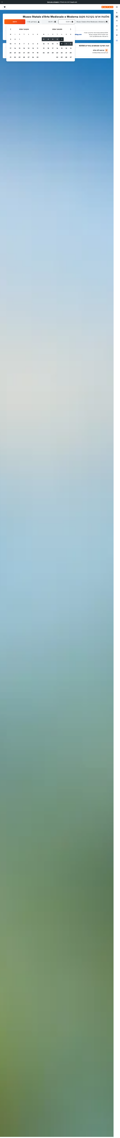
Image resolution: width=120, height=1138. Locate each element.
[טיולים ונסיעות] (116, 35)
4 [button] (48, 39)
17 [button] (52, 48)
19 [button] (43, 48)
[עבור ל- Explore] (116, 26)
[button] (2, 2)
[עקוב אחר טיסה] (116, 30)
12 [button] (43, 44)
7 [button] (66, 44)
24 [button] (53, 53)
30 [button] (57, 57)
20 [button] (71, 53)
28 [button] (66, 57)
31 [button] (10, 57)
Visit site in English (53, 2)
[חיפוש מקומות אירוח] (116, 17)
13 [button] (70, 48)
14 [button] (66, 48)
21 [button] (66, 53)
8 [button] (61, 44)
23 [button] (57, 53)
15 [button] (61, 48)
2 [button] (57, 39)
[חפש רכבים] (116, 20)
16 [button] (57, 48)
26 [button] (44, 53)
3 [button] (52, 39)
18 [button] (48, 48)
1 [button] (61, 39)
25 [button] (48, 53)
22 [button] (62, 53)
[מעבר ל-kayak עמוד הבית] (107, 7)
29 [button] (62, 57)
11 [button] (48, 44)
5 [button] (43, 39)
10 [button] (53, 44)
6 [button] (70, 44)
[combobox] (90, 21)
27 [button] (71, 57)
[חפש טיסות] (116, 13)
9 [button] (57, 44)
